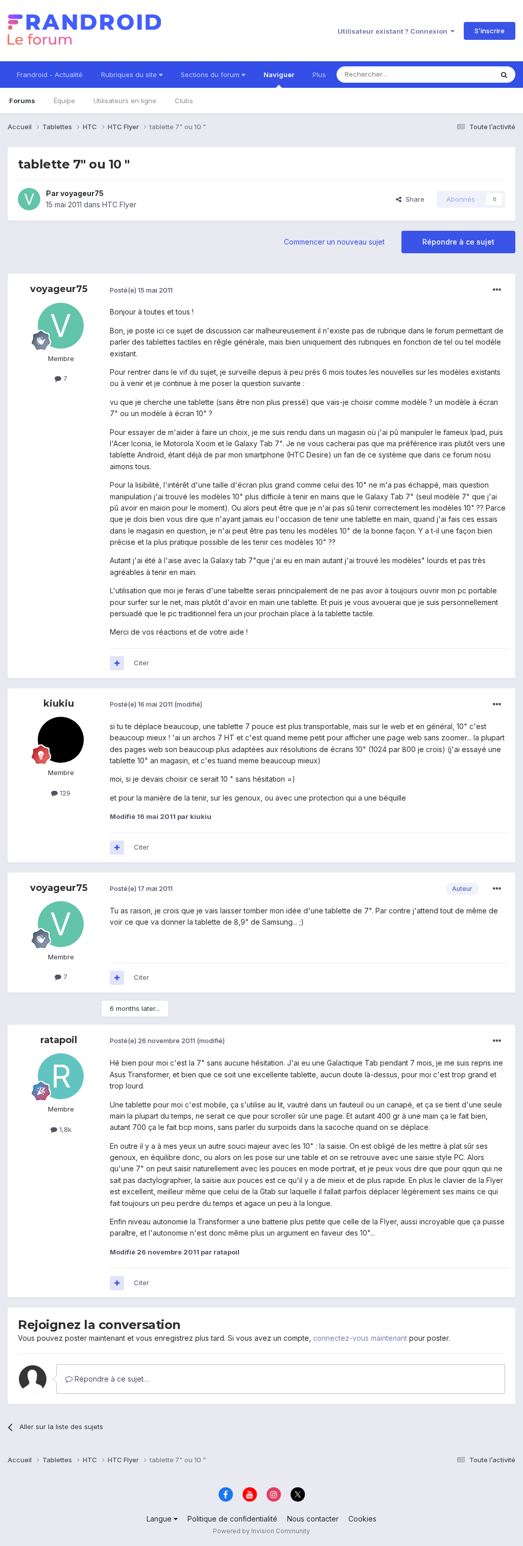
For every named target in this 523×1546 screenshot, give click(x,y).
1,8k (64, 1129)
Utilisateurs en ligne (124, 100)
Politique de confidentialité (232, 1518)
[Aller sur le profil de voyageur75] (29, 199)
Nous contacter (313, 1518)
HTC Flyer (119, 204)
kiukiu (58, 703)
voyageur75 (82, 193)
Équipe (64, 100)
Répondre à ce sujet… (111, 1378)
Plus (319, 74)
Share (412, 199)
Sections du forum (211, 74)
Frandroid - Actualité (50, 74)
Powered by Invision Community (261, 1531)
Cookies (362, 1518)
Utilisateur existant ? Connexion (394, 31)
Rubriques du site (130, 74)
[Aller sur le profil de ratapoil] (61, 1076)
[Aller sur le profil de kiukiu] (61, 740)
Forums (22, 100)
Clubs (184, 100)
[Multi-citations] (117, 663)
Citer (141, 663)
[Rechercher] (504, 74)
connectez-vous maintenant (360, 1338)
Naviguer (279, 74)
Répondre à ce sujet (458, 241)
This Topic (463, 74)
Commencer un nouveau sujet (334, 241)
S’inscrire (489, 31)
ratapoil (58, 1040)
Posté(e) (141, 290)
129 (64, 793)
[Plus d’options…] (497, 290)
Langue (160, 1518)
